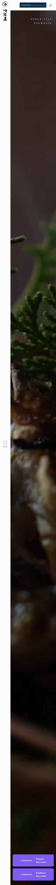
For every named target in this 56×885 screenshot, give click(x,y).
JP (50, 5)
